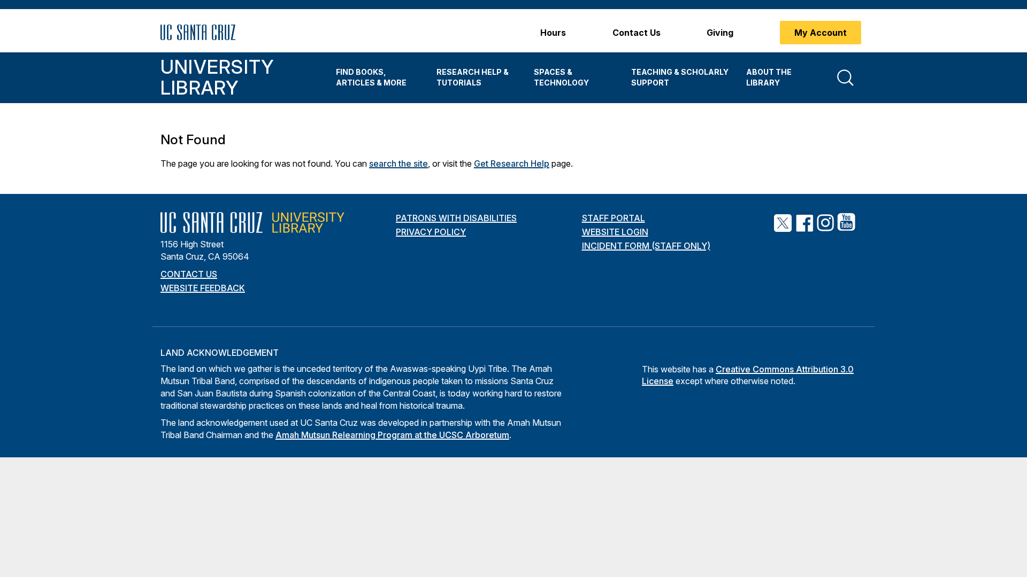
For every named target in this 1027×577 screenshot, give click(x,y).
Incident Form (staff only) (646, 245)
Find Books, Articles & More (371, 77)
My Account (820, 32)
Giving (720, 32)
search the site (398, 163)
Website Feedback (202, 288)
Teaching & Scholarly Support (680, 77)
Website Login (615, 232)
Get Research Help (511, 163)
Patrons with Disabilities (456, 218)
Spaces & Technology (561, 77)
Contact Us (636, 32)
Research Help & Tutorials (472, 77)
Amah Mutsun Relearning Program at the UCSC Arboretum (392, 435)
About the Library (769, 77)
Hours (553, 32)
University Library (217, 77)
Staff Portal (613, 218)
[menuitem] (378, 77)
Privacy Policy (431, 232)
